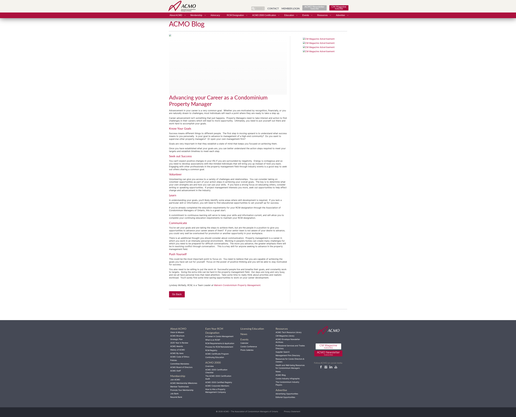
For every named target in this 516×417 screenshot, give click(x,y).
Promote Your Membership (182, 390)
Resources (322, 15)
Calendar (244, 343)
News (278, 371)
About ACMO (176, 15)
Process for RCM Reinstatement (219, 347)
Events (305, 15)
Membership (196, 15)
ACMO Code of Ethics (179, 357)
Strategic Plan (176, 339)
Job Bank (174, 393)
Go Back (177, 294)
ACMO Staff (175, 371)
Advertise (340, 15)
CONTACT (273, 9)
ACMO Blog (281, 375)
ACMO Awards (176, 346)
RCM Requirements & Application (219, 343)
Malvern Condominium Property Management (237, 285)
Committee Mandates (179, 364)
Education (289, 15)
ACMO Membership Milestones (183, 383)
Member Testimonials (179, 386)
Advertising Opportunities (287, 394)
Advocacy (215, 15)
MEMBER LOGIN (291, 9)
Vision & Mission (177, 332)
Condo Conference (248, 346)
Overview (209, 366)
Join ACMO (175, 379)
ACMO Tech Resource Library (289, 332)
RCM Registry (211, 350)
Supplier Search (283, 352)
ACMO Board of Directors (181, 367)
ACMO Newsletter (314, 8)
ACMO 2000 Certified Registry (218, 382)
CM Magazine (339, 8)
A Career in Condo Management (219, 336)
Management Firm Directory (288, 355)
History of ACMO (177, 350)
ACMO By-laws (176, 353)
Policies (173, 360)
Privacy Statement (292, 411)
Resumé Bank (176, 397)
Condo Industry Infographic (288, 378)
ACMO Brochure (177, 336)
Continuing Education (214, 357)
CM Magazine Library (285, 336)
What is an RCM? (212, 340)
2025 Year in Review (179, 343)
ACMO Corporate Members (217, 386)
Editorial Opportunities (285, 397)
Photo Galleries (246, 350)
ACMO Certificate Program (217, 354)
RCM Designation (235, 15)
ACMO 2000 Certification (264, 15)
